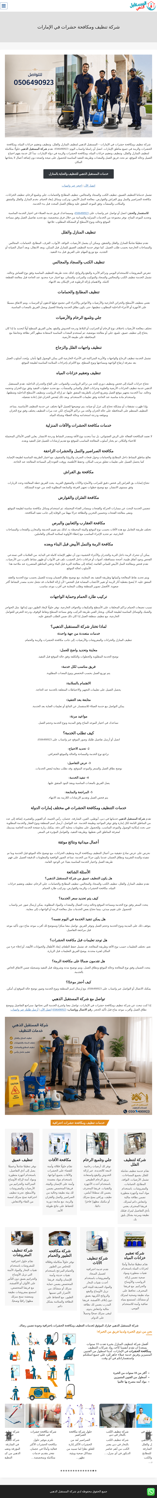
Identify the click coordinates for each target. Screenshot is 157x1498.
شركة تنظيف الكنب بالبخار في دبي (124, 1433)
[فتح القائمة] (4, 5)
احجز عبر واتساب (72, 185)
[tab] (95, 1470)
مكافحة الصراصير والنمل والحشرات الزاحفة (78, 451)
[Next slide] (8, 1436)
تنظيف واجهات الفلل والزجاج (79, 347)
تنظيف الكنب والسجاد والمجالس (79, 262)
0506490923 (82, 213)
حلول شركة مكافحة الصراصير (87, 1433)
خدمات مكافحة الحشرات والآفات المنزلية (78, 425)
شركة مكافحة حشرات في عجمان (51, 1433)
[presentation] (124, 1416)
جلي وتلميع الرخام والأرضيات (78, 317)
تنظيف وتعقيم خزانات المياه (78, 373)
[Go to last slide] (148, 1436)
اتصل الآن (89, 185)
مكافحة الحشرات (139, 1351)
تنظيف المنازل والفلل (78, 232)
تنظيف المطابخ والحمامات (79, 292)
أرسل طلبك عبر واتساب (24, 1009)
